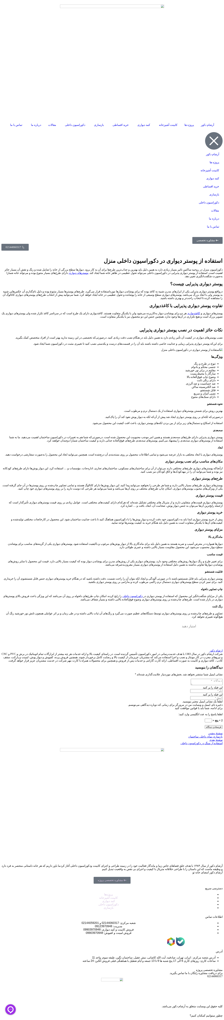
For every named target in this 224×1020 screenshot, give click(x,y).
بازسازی (99, 124)
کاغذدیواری (193, 313)
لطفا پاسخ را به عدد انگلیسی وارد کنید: (200, 714)
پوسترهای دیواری (78, 272)
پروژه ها (189, 124)
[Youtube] (190, 941)
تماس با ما (16, 124)
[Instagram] (218, 941)
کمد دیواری (143, 124)
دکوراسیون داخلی (75, 124)
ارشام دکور (216, 650)
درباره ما (36, 124)
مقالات (52, 124)
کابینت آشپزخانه (168, 124)
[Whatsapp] (208, 941)
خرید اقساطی (121, 124)
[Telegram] (199, 941)
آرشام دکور (207, 124)
